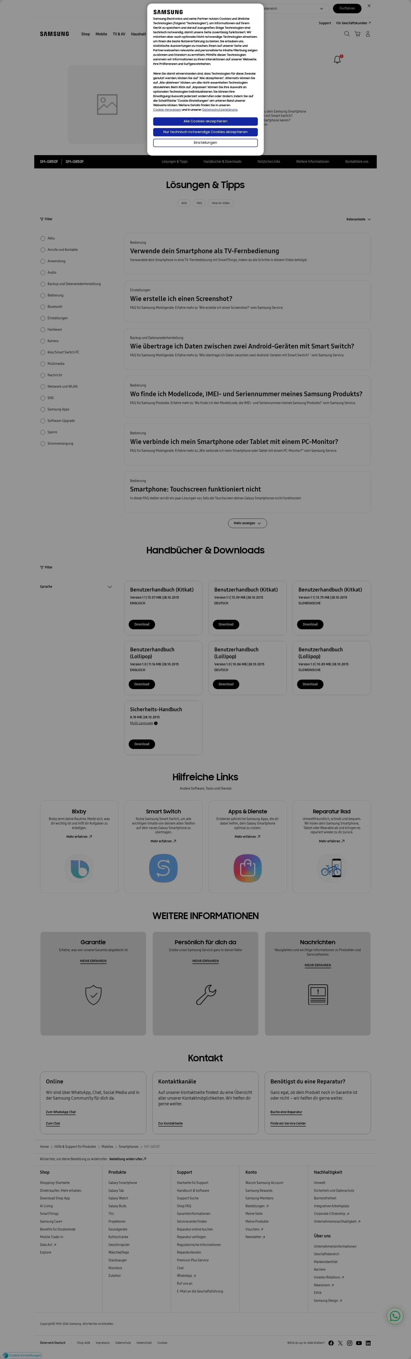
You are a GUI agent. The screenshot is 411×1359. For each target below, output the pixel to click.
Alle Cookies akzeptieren (205, 121)
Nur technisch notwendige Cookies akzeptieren (205, 132)
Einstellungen (205, 143)
